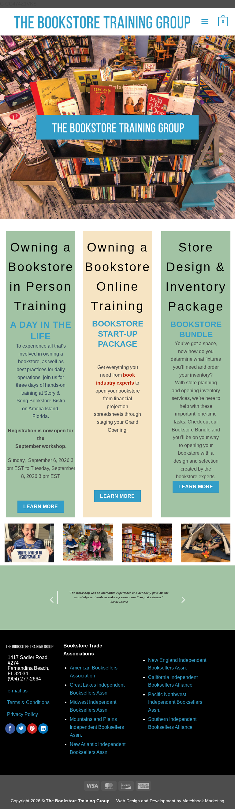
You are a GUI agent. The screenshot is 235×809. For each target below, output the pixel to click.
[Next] (182, 600)
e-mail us (18, 690)
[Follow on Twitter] (21, 728)
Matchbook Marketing (203, 800)
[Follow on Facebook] (10, 728)
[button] (204, 21)
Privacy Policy (22, 714)
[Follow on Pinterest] (32, 728)
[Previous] (52, 600)
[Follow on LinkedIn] (43, 728)
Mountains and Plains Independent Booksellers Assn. (97, 727)
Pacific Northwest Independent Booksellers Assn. (175, 702)
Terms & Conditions (28, 702)
